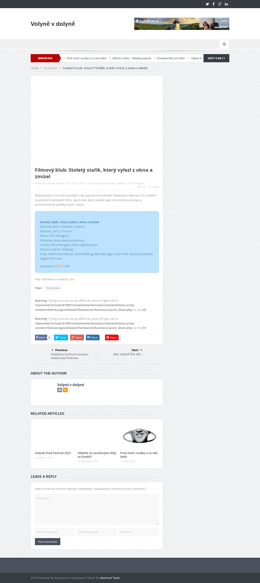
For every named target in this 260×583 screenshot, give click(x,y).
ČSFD (59, 266)
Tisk (143, 186)
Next (135, 350)
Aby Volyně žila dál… (128, 354)
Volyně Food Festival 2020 (195, 58)
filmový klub (53, 288)
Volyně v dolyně (56, 183)
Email (156, 186)
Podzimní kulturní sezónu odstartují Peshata (70, 356)
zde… (72, 279)
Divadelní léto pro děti (158, 58)
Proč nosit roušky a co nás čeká (74, 58)
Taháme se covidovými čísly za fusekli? (97, 455)
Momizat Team (110, 578)
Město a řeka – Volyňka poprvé (119, 58)
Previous (61, 350)
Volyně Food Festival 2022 (53, 453)
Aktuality (95, 183)
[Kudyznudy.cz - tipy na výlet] (181, 23)
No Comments (136, 183)
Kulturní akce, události (114, 183)
